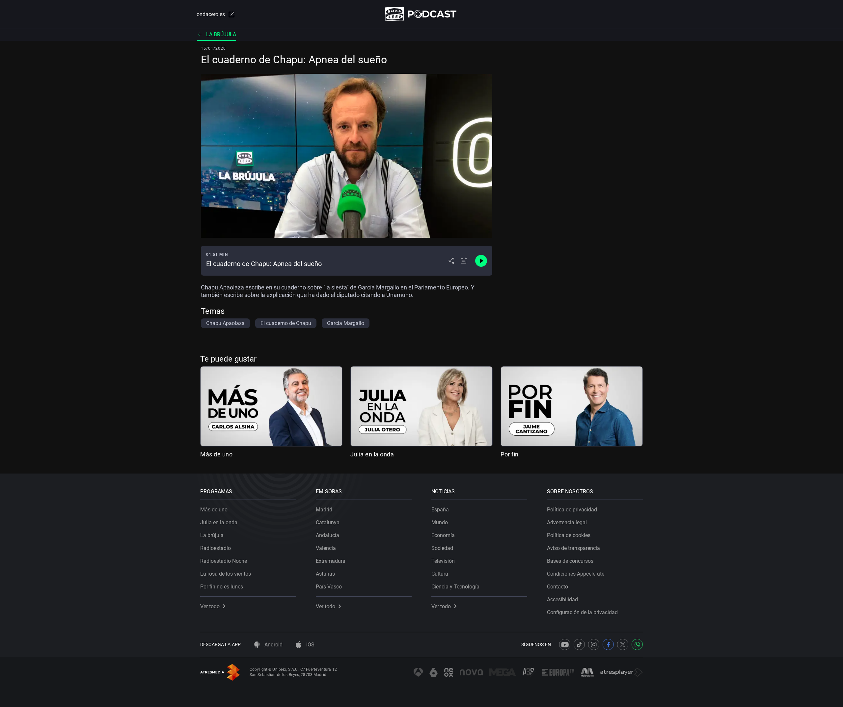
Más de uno (216, 454)
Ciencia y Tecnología (455, 587)
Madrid (324, 509)
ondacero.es (211, 14)
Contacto (557, 587)
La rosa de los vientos (225, 574)
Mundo (439, 522)
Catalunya (328, 522)
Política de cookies (568, 535)
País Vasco (329, 587)
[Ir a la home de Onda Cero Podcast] (422, 14)
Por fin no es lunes (221, 587)
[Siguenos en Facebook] (608, 644)
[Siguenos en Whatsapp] (637, 644)
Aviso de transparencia (573, 548)
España (440, 509)
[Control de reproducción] (481, 261)
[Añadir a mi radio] (464, 260)
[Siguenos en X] (622, 644)
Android (273, 644)
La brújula (221, 34)
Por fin (510, 454)
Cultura (439, 574)
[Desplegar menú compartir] (451, 260)
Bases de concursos (570, 561)
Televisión (443, 561)
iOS (309, 644)
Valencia (326, 548)
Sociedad (442, 548)
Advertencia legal (567, 522)
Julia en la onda (372, 454)
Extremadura (330, 561)
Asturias (325, 574)
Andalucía (327, 535)
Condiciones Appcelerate (575, 574)
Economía (443, 535)
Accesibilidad (562, 599)
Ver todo (210, 606)
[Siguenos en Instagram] (593, 644)
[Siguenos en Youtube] (564, 644)
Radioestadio (215, 548)
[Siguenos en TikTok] (579, 644)
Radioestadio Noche (223, 561)
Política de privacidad (572, 509)
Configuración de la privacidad (582, 612)
